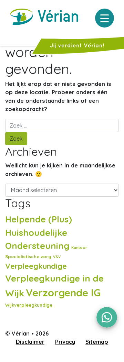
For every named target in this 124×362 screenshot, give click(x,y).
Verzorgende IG (63, 292)
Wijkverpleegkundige (28, 305)
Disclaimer (30, 341)
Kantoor (79, 247)
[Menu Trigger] (104, 18)
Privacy (65, 341)
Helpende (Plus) (38, 219)
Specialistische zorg (28, 256)
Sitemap (96, 341)
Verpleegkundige (36, 266)
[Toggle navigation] (10, 34)
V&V (57, 256)
